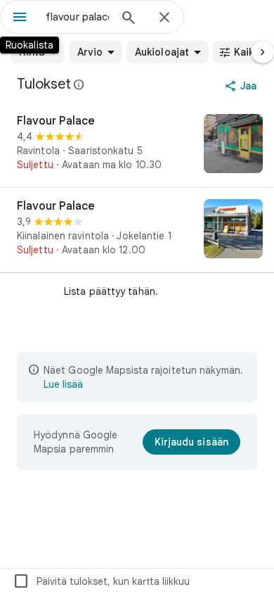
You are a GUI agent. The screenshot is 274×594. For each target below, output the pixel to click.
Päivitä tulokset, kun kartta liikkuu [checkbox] (101, 581)
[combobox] (77, 16)
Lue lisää (63, 384)
